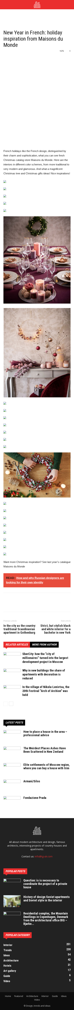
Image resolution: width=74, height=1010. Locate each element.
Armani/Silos (31, 781)
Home (8, 996)
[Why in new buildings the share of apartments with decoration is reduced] (12, 674)
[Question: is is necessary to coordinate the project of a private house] (12, 885)
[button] (69, 4)
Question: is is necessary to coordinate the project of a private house (45, 884)
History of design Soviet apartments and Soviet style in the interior (46, 898)
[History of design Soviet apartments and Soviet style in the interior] (12, 901)
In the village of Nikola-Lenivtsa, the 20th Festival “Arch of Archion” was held (45, 691)
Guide (55, 996)
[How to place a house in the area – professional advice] (12, 736)
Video (37, 999)
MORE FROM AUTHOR (44, 644)
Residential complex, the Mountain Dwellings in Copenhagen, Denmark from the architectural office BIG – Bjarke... (45, 919)
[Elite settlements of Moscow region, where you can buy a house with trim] (12, 769)
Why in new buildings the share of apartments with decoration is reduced (43, 674)
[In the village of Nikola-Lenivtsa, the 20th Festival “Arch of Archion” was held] (12, 691)
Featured (18, 996)
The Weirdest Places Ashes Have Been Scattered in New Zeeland (44, 749)
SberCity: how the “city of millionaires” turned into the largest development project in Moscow (45, 658)
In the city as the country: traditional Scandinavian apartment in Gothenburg (19, 629)
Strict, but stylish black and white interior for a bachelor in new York (55, 629)
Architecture (32, 996)
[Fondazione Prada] (12, 802)
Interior (45, 996)
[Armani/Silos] (12, 786)
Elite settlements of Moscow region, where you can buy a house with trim (46, 766)
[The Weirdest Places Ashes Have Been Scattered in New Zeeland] (12, 753)
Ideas (63, 996)
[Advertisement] (37, 15)
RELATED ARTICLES (17, 644)
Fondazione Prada (34, 798)
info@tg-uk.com (43, 856)
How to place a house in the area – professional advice (45, 733)
